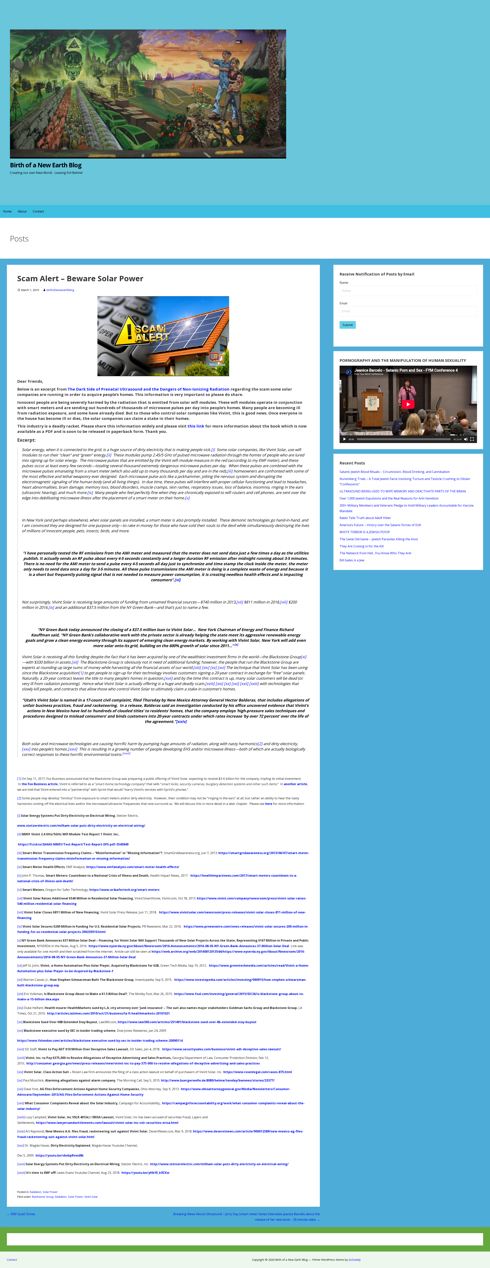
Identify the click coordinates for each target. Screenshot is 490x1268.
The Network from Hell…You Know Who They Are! (375, 553)
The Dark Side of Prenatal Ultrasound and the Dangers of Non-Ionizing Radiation (148, 389)
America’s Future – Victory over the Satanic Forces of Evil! (380, 525)
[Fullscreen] (472, 439)
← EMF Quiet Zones (21, 1214)
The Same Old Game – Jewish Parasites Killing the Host (379, 539)
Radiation (35, 1192)
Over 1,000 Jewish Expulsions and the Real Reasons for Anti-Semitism (389, 498)
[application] (408, 404)
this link (196, 426)
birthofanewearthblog (60, 290)
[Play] (344, 439)
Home (7, 211)
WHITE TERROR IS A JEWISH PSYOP (365, 532)
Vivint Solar (91, 1197)
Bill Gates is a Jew (352, 560)
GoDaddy (355, 1259)
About (22, 211)
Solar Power (50, 1192)
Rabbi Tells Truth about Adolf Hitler (365, 518)
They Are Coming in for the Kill (362, 546)
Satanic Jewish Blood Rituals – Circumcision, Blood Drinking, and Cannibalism (395, 472)
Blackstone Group (43, 1197)
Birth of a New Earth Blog (45, 165)
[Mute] (466, 439)
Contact (38, 211)
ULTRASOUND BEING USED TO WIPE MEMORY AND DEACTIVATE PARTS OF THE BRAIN (403, 491)
